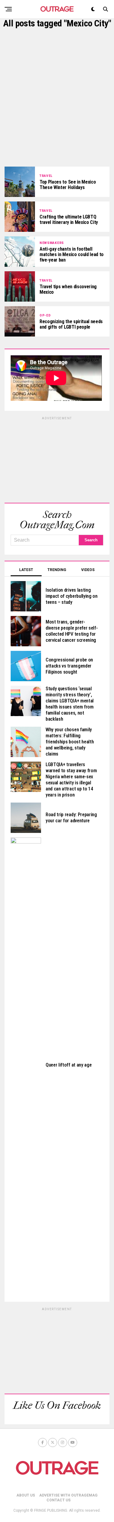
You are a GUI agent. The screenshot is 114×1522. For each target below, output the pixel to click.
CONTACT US (59, 1500)
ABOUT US (25, 1495)
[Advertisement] (57, 97)
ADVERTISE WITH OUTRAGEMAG (68, 1495)
